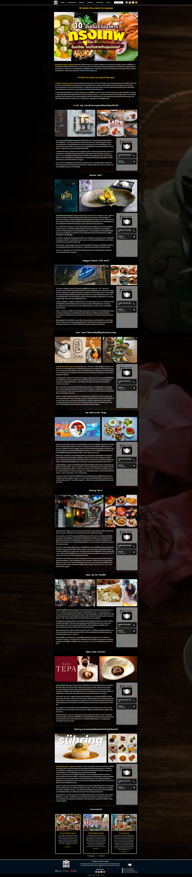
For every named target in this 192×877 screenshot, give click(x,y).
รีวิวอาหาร (81, 2)
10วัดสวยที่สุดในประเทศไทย (96, 833)
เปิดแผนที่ (120, 161)
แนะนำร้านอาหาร (72, 2)
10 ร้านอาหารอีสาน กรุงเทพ (68, 833)
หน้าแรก (63, 2)
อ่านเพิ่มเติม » (68, 847)
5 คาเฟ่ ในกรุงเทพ (124, 833)
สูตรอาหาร (90, 2)
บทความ (108, 2)
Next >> (102, 856)
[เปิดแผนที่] (134, 161)
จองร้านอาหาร (99, 2)
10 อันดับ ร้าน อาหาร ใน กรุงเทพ (100, 861)
